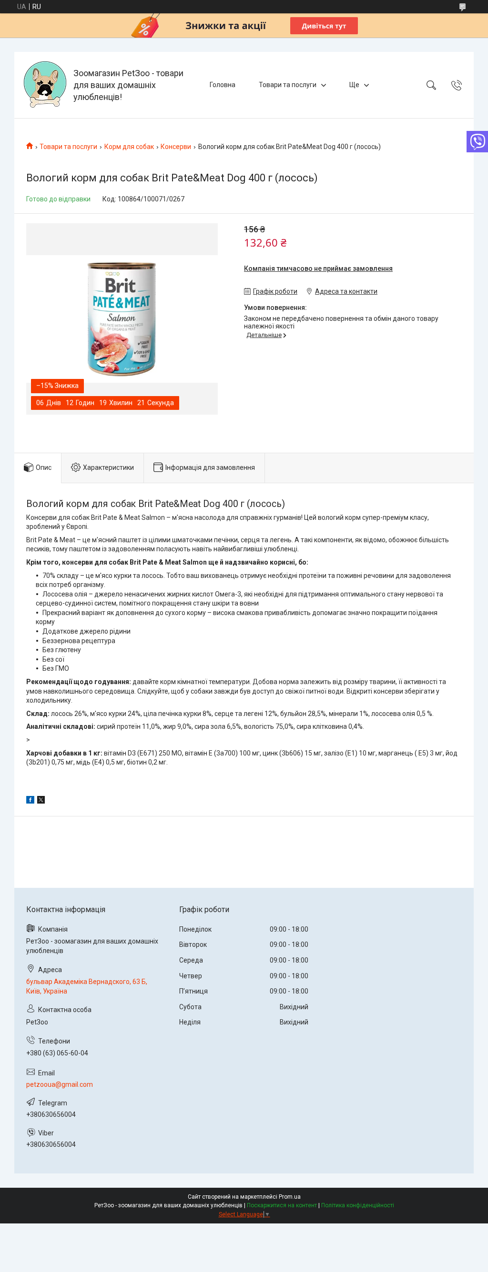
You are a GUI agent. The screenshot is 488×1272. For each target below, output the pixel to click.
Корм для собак (129, 146)
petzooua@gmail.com (59, 1084)
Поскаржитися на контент (282, 1205)
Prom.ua (290, 1196)
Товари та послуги (287, 85)
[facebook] (30, 801)
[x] (41, 801)
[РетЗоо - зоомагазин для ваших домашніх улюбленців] (45, 85)
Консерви (176, 146)
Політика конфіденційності (357, 1205)
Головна (222, 85)
